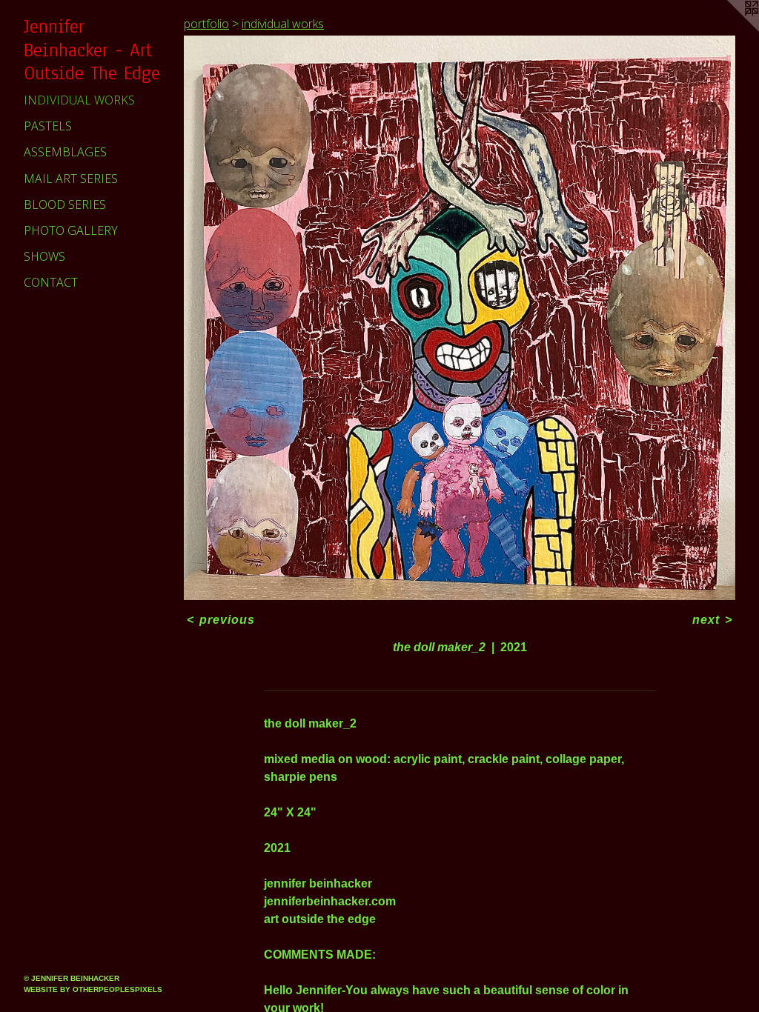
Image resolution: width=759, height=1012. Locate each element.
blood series (65, 204)
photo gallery (71, 230)
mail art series (71, 178)
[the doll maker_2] (459, 318)
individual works (79, 100)
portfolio (206, 24)
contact (51, 282)
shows (44, 256)
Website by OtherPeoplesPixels (93, 989)
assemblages (65, 152)
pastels (48, 126)
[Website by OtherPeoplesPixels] (729, 29)
